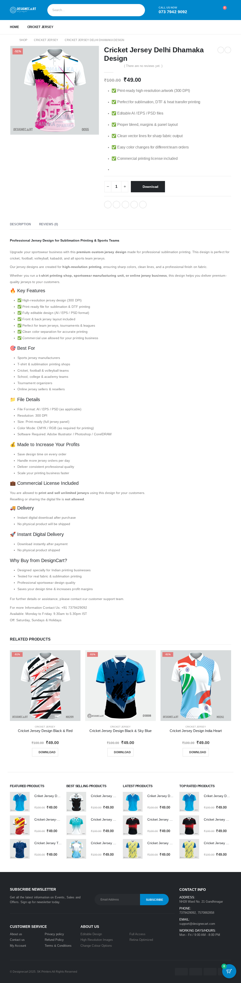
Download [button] (47, 752)
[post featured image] (20, 802)
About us (16, 934)
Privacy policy (54, 934)
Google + (134, 204)
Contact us (17, 940)
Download (150, 187)
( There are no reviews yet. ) (143, 66)
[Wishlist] (211, 10)
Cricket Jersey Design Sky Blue (114, 843)
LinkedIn (125, 204)
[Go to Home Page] (11, 40)
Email (143, 204)
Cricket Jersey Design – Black (113, 796)
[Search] (138, 10)
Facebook (108, 204)
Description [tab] (20, 224)
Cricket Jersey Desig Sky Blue (113, 819)
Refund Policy (54, 940)
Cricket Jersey (40, 27)
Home (14, 27)
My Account (18, 945)
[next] (228, 50)
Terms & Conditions (58, 945)
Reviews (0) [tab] (48, 224)
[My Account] (200, 10)
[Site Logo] (23, 10)
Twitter (116, 204)
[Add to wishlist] (154, 204)
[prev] (220, 50)
